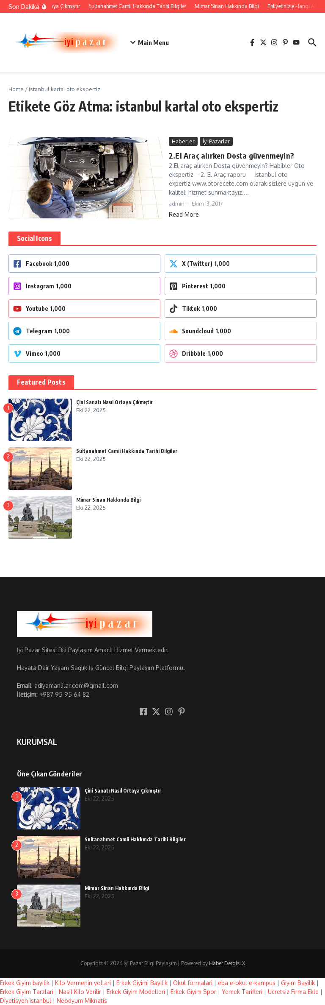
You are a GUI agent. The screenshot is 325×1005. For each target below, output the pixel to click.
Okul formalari (192, 982)
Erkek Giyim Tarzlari (26, 991)
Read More (184, 214)
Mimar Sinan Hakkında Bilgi (108, 500)
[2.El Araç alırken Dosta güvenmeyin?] (85, 177)
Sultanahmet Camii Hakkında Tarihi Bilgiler (126, 451)
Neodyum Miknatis (82, 1000)
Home (16, 89)
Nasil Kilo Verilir (80, 991)
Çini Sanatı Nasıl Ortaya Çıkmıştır (114, 402)
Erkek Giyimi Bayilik (142, 982)
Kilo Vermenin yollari (83, 982)
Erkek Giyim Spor (193, 991)
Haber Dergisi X (227, 963)
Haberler (183, 141)
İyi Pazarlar (216, 141)
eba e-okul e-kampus (246, 982)
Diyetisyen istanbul (25, 1000)
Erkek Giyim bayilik (25, 982)
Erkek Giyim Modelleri (136, 991)
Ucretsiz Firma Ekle (293, 991)
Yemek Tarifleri (242, 991)
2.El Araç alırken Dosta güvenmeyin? (231, 155)
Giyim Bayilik (298, 982)
